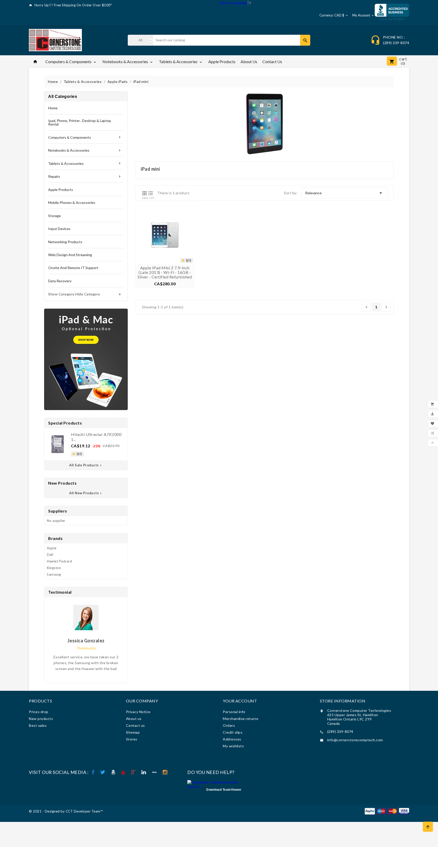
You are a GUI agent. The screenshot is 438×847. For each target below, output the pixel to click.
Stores (131, 739)
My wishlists (233, 746)
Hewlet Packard (59, 561)
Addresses (232, 739)
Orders (229, 725)
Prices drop (38, 712)
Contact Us (272, 61)
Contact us (135, 725)
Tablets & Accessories (181, 61)
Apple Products (221, 61)
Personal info (234, 712)
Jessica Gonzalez (86, 640)
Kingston (54, 568)
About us (249, 61)
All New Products (86, 493)
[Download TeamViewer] (217, 784)
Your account (240, 700)
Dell (50, 555)
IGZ (32, 820)
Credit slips (232, 732)
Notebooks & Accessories (127, 61)
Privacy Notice (138, 712)
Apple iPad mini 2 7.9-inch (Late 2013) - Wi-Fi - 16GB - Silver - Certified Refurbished (165, 272)
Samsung (54, 574)
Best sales (38, 725)
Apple (52, 548)
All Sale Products (86, 465)
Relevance (344, 193)
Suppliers (57, 510)
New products (41, 718)
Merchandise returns (241, 718)
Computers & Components (71, 61)
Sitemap (133, 732)
